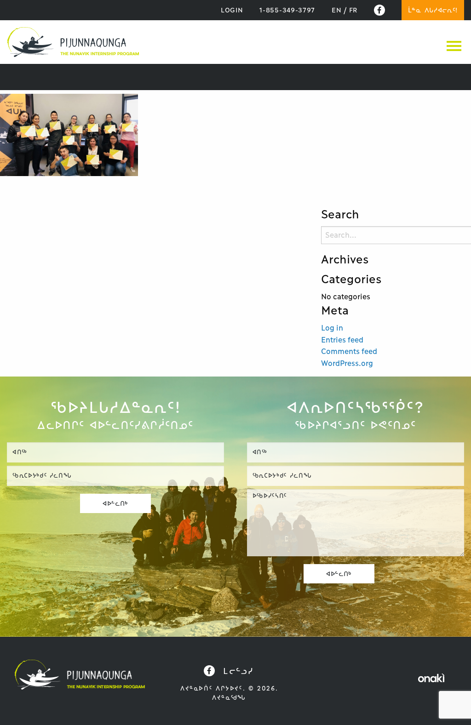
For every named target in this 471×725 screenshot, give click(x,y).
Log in (332, 327)
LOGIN (232, 10)
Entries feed (342, 339)
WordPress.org (347, 363)
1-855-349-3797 (287, 10)
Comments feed (349, 351)
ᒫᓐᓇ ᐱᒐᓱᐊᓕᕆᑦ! (433, 10)
